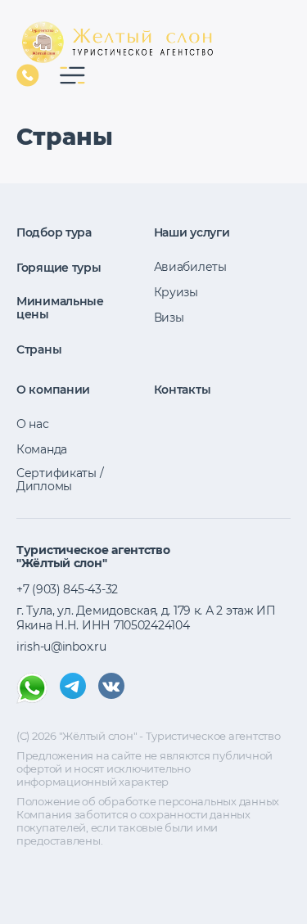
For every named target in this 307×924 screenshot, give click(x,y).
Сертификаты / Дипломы (59, 480)
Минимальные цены (60, 308)
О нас (32, 423)
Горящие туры (59, 267)
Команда (41, 449)
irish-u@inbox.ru (61, 646)
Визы (169, 317)
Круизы (176, 292)
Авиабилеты (190, 266)
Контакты (182, 389)
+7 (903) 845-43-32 (27, 75)
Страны (38, 349)
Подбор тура (54, 232)
